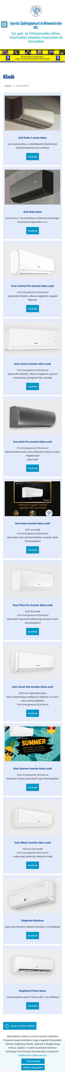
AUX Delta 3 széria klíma (32, 137)
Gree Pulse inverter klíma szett (32, 523)
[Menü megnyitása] (4, 24)
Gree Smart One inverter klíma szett (32, 686)
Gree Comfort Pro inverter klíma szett (32, 286)
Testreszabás (33, 1061)
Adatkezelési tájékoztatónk (32, 1055)
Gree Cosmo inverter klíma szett (32, 363)
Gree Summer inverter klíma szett (32, 768)
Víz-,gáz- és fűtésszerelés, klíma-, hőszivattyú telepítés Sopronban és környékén (36, 32)
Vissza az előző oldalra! (22, 1026)
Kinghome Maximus (32, 920)
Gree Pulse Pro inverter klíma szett (32, 605)
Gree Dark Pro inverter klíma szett (32, 441)
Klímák (8, 86)
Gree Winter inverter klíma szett (33, 842)
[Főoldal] (36, 11)
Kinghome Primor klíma (32, 990)
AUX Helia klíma (32, 211)
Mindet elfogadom (33, 1067)
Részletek (32, 156)
